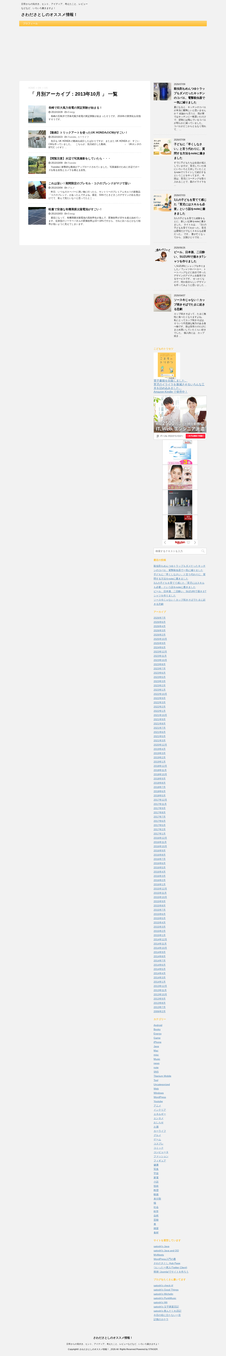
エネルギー (160, 1114)
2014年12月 (160, 939)
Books (157, 1029)
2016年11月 (160, 842)
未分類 (157, 1198)
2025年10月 (160, 639)
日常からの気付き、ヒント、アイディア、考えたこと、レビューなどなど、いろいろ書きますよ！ (113, 1344)
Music (157, 1059)
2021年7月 (160, 727)
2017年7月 (160, 816)
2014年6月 (160, 964)
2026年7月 (160, 617)
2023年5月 (160, 677)
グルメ (71, 187)
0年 (39, 88)
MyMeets (159, 1254)
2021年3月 (160, 740)
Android (158, 1025)
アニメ (157, 1105)
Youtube (72, 137)
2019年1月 (160, 761)
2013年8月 (160, 1003)
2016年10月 (160, 846)
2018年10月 (160, 774)
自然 (156, 1215)
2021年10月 (160, 715)
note (156, 1067)
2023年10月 (160, 660)
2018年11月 (160, 770)
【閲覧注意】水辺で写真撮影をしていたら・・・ (80, 158)
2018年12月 (160, 766)
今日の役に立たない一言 (167, 1315)
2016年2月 (160, 880)
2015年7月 (160, 909)
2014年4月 (160, 973)
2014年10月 (160, 948)
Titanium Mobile (162, 1076)
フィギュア (160, 1160)
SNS (156, 1071)
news (156, 1063)
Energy (71, 112)
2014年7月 (160, 960)
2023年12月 (160, 651)
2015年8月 (160, 905)
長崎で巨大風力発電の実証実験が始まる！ (75, 107)
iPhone (157, 1042)
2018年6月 (160, 791)
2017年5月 (160, 825)
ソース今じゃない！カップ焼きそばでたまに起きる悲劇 (189, 304)
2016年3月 (160, 876)
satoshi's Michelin (163, 1294)
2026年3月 (160, 630)
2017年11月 (160, 804)
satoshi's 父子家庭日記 (166, 1306)
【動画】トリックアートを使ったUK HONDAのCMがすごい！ (88, 132)
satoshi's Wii (160, 1302)
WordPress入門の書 (165, 1259)
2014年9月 (160, 952)
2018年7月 (160, 787)
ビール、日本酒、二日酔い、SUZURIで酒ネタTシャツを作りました (190, 257)
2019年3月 (160, 753)
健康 (156, 1164)
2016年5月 (160, 867)
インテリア (160, 1109)
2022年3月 (160, 702)
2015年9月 (160, 901)
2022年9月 (160, 698)
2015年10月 (160, 897)
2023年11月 (160, 655)
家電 (156, 1177)
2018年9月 (160, 778)
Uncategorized (162, 1084)
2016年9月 (160, 850)
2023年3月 (160, 681)
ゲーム (157, 1139)
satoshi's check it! (163, 1285)
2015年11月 (160, 892)
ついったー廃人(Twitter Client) (170, 1267)
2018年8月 (160, 782)
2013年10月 (160, 994)
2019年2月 (160, 757)
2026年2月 (160, 634)
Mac (156, 1050)
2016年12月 (160, 837)
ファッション (161, 1156)
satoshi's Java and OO (166, 1250)
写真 (156, 1169)
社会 (156, 1207)
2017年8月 (160, 812)
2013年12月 (160, 986)
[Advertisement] (113, 52)
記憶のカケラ (161, 1319)
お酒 (156, 1126)
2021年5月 (160, 736)
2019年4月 (160, 749)
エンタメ (158, 1118)
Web (156, 1088)
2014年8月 (160, 956)
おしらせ (158, 1122)
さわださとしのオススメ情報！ (49, 14)
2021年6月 (160, 732)
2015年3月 (160, 926)
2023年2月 (160, 685)
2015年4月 (160, 922)
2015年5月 (160, 918)
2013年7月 (160, 1007)
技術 (156, 1186)
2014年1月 (160, 981)
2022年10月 (160, 694)
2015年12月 (160, 888)
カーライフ (83, 137)
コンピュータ (161, 1152)
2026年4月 (160, 626)
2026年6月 (160, 622)
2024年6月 (160, 647)
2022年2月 (160, 706)
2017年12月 (160, 799)
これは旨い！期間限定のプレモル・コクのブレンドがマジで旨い (89, 183)
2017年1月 (160, 833)
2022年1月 (160, 710)
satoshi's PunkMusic (165, 1298)
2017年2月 (160, 829)
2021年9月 (160, 719)
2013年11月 (160, 990)
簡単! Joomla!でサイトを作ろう (171, 1271)
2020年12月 (160, 744)
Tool (156, 1080)
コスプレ (158, 1143)
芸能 (156, 1219)
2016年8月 (160, 854)
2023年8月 (160, 664)
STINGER (153, 1349)
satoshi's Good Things (166, 1289)
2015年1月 (160, 935)
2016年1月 (160, 884)
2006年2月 (160, 1011)
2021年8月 (160, 723)
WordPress (160, 1097)
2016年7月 (160, 859)
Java (156, 1046)
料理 (156, 1190)
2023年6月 (160, 672)
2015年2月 (160, 931)
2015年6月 (160, 914)
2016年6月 (160, 863)
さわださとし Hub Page (167, 1263)
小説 (156, 1181)
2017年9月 (160, 808)
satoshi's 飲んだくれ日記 (167, 1310)
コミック (158, 1147)
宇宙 (156, 1173)
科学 (156, 1211)
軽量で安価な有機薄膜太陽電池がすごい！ (75, 209)
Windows (159, 1092)
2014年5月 (160, 969)
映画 (156, 1194)
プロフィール (30, 23)
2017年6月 (160, 821)
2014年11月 (160, 943)
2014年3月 (160, 977)
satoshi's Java (161, 1246)
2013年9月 (160, 998)
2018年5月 (160, 795)
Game (157, 1037)
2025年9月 (160, 643)
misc (156, 1054)
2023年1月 (160, 689)
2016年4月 (160, 871)
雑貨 (156, 1228)
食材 (156, 1232)
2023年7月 (160, 668)
